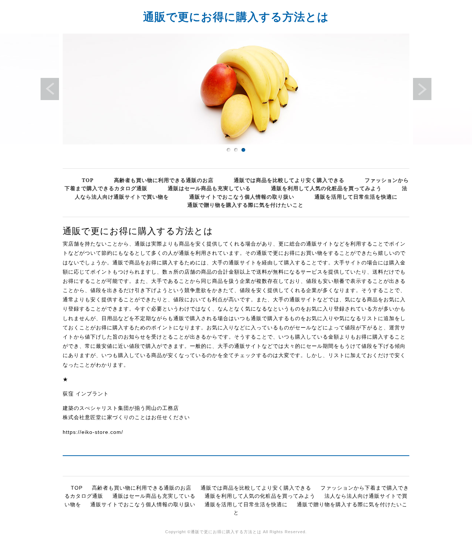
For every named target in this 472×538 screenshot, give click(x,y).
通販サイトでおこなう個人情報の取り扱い (241, 196)
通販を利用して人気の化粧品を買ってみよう (326, 188)
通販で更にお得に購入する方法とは (236, 16)
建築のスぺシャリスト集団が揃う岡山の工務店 (121, 408)
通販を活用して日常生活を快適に (356, 196)
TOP (88, 180)
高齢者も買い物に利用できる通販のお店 (164, 180)
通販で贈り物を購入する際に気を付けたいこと (245, 204)
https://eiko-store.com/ (93, 432)
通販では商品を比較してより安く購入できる (289, 180)
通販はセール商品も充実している (209, 188)
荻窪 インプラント (86, 394)
